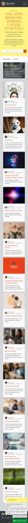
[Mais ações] (23, 102)
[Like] (3, 518)
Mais (15, 59)
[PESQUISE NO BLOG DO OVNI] (24, 51)
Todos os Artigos (6, 59)
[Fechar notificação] (25, 499)
